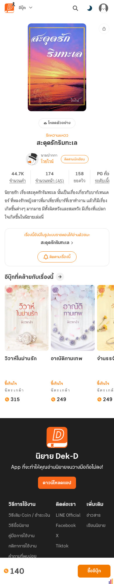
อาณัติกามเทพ (66, 359)
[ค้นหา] (75, 8)
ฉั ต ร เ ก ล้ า (14, 390)
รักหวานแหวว (57, 135)
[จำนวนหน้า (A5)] (52, 177)
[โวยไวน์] (32, 159)
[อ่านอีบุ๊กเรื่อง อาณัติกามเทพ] (73, 318)
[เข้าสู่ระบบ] (103, 8)
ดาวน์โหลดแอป (57, 483)
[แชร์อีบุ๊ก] (104, 28)
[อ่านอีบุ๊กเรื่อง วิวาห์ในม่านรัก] (27, 318)
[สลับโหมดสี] (89, 8)
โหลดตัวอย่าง (59, 123)
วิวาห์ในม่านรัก (21, 359)
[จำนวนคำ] (20, 177)
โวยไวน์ (47, 161)
